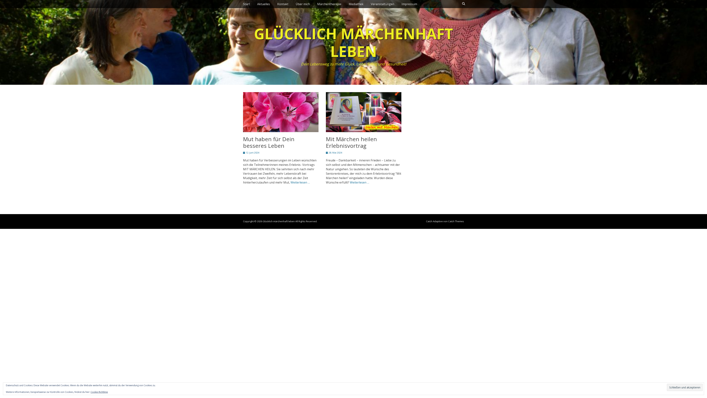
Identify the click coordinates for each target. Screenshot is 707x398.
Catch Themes (456, 221)
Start (246, 4)
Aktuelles (263, 4)
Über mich (303, 4)
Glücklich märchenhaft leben (353, 42)
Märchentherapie (329, 4)
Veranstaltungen (382, 4)
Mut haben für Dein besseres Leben (268, 142)
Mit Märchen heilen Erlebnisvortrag (351, 142)
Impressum (409, 4)
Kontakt (282, 4)
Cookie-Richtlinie (99, 392)
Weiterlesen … (300, 182)
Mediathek (356, 4)
